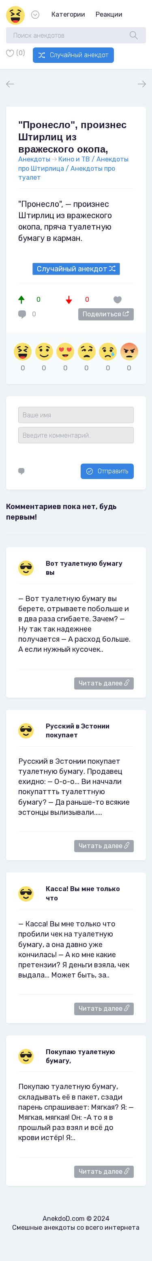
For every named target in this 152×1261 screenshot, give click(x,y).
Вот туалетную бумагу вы (84, 568)
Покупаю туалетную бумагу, (80, 1056)
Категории (68, 14)
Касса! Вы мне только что (83, 893)
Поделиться (103, 314)
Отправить (113, 471)
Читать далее (101, 683)
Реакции (109, 14)
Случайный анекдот (79, 55)
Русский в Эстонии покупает (77, 730)
